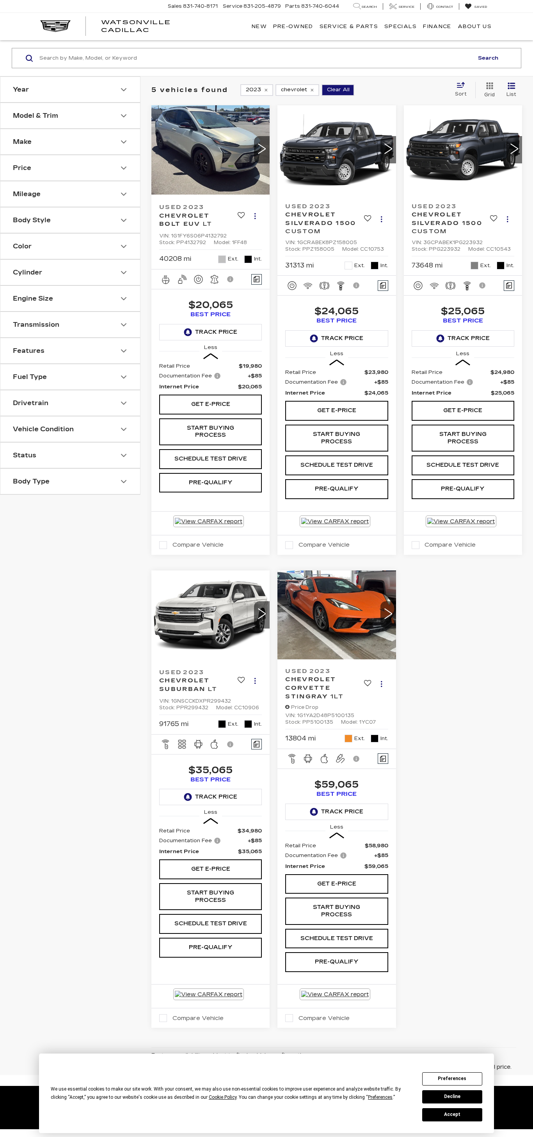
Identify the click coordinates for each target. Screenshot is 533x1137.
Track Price (216, 332)
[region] (210, 376)
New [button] (259, 26)
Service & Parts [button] (349, 26)
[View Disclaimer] (230, 279)
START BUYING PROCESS (210, 432)
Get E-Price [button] (210, 404)
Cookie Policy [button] (222, 1097)
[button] (262, 149)
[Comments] (256, 279)
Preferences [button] (380, 1097)
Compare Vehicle (198, 544)
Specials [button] (400, 26)
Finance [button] (437, 26)
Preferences (452, 1078)
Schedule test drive (210, 458)
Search (488, 58)
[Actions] (255, 216)
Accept (452, 1114)
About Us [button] (475, 26)
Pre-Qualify (211, 482)
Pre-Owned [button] (293, 26)
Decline (452, 1096)
